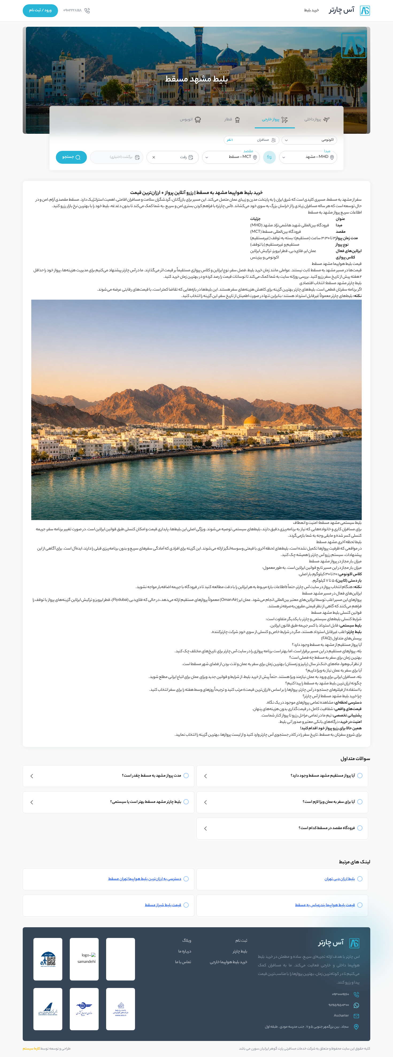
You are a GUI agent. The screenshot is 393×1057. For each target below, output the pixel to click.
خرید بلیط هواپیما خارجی (228, 962)
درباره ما (184, 952)
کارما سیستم (31, 1049)
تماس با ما (183, 962)
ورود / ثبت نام (40, 10)
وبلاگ (186, 941)
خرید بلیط (311, 10)
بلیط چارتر (240, 952)
